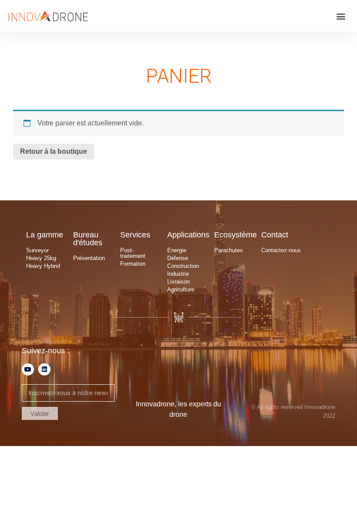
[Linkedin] (44, 369)
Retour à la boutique (53, 151)
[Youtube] (28, 369)
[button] (341, 16)
